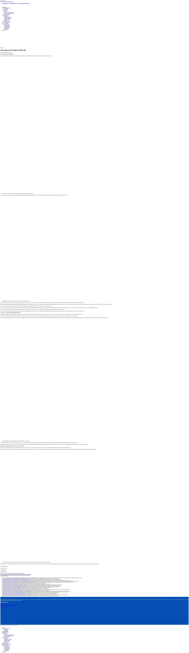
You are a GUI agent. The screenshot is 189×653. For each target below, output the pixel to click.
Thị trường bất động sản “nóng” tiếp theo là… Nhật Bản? (11, 588)
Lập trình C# (6, 28)
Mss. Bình (10, 52)
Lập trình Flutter (6, 24)
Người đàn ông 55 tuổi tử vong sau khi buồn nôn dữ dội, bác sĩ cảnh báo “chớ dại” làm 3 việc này (17, 582)
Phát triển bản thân (7, 16)
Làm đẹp (5, 20)
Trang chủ (4, 627)
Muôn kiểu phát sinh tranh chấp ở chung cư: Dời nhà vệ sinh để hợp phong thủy (14, 579)
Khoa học (3, 30)
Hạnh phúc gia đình (7, 18)
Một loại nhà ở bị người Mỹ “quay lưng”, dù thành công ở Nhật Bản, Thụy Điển (14, 584)
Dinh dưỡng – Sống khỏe (6, 628)
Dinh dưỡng (6, 9)
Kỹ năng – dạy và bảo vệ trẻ (8, 635)
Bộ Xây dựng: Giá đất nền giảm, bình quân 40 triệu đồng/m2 (11, 590)
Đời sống (5, 638)
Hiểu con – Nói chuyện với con (9, 13)
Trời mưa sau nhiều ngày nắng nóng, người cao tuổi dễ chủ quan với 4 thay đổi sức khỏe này (16, 589)
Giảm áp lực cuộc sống (8, 17)
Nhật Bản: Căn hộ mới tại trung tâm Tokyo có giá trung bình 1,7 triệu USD (14, 595)
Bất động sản (1, 47)
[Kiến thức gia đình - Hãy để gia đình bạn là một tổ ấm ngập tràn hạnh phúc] (7, 1)
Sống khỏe (6, 8)
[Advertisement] (94, 39)
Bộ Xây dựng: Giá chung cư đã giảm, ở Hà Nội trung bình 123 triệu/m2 (13, 593)
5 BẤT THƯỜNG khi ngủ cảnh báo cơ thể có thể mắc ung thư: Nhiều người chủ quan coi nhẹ (17, 580)
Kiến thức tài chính (7, 22)
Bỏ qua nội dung (3, 0)
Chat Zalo (16, 625)
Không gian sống (7, 19)
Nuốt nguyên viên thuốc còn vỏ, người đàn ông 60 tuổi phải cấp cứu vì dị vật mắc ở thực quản (17, 591)
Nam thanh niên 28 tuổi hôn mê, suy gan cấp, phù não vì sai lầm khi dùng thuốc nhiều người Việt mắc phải (19, 581)
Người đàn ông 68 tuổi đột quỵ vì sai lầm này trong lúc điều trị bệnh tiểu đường (14, 585)
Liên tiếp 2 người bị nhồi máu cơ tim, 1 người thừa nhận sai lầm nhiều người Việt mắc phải (16, 594)
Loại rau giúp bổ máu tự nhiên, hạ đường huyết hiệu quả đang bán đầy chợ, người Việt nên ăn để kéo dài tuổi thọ (20, 577)
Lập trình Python (7, 27)
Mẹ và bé (5, 11)
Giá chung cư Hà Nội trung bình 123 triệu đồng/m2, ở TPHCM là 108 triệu (14, 578)
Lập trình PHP (6, 29)
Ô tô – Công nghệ (5, 643)
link (6, 566)
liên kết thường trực (20, 573)
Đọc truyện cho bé (7, 14)
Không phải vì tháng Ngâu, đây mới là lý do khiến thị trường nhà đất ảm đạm (14, 586)
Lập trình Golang (7, 25)
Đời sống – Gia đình (5, 15)
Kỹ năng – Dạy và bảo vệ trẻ (8, 12)
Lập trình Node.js (7, 26)
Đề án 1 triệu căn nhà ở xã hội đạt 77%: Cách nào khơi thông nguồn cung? (14, 592)
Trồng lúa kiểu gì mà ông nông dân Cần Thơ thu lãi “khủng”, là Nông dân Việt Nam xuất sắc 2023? (16, 574)
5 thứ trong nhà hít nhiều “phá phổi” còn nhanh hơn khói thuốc (12, 587)
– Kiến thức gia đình (3, 571)
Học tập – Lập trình (5, 645)
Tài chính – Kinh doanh (6, 21)
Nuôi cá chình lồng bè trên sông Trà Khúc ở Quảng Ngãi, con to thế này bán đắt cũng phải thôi (15, 575)
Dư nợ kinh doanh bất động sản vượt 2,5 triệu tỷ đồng (10, 583)
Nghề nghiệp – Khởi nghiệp (6, 644)
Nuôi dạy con (4, 10)
